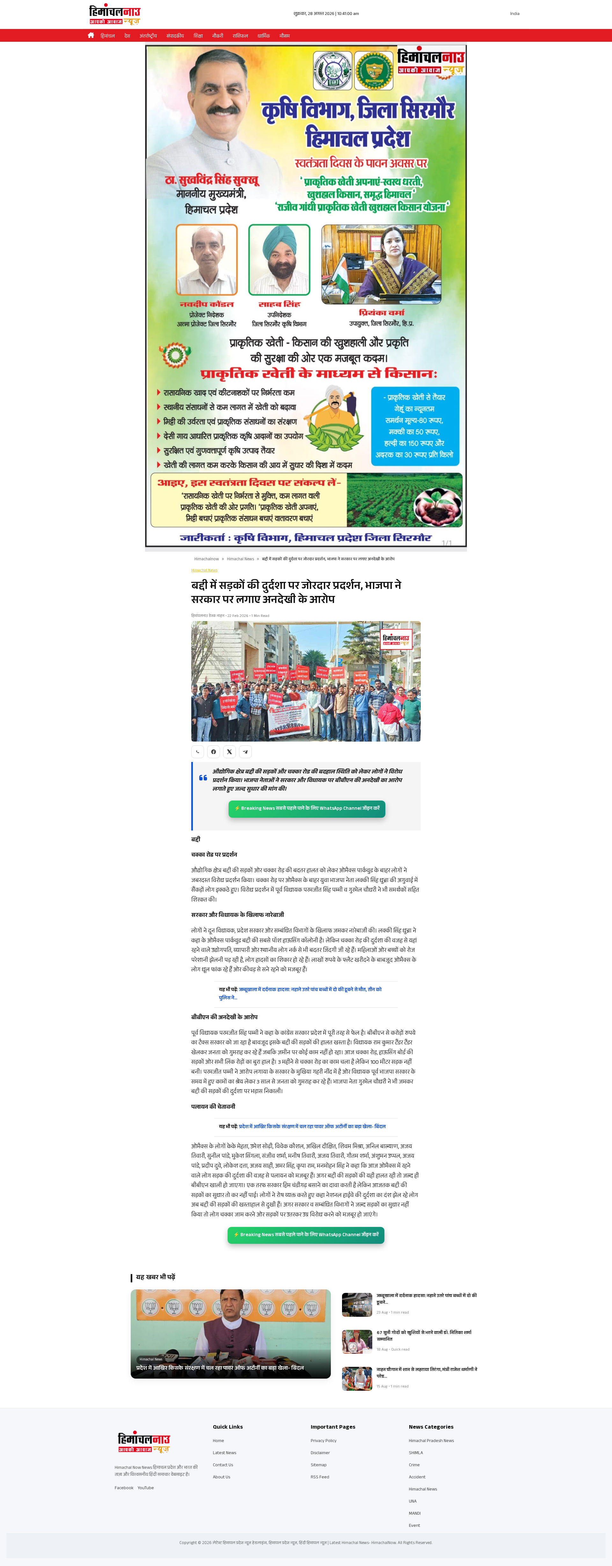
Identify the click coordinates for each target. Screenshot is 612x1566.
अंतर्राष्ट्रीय (148, 37)
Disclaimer (320, 1453)
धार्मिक (264, 37)
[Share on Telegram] (245, 751)
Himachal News (240, 559)
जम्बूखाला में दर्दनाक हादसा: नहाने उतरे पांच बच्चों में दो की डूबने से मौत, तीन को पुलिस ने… (300, 994)
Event (414, 1526)
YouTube (146, 1488)
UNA (413, 1502)
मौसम (285, 37)
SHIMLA (416, 1453)
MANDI (415, 1514)
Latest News (224, 1453)
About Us (221, 1478)
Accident (417, 1478)
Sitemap (319, 1465)
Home (218, 1441)
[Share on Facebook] (213, 751)
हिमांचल (107, 37)
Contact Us (223, 1465)
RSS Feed (320, 1478)
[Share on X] (229, 751)
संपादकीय (175, 37)
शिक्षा (198, 37)
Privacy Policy (324, 1441)
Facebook (124, 1488)
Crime (414, 1465)
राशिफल (240, 37)
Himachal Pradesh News (431, 1441)
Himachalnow (206, 559)
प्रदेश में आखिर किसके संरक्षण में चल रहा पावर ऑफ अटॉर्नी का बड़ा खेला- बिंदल (302, 1127)
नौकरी (217, 37)
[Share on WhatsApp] (197, 751)
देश (127, 37)
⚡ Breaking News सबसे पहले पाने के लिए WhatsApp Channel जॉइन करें (307, 809)
